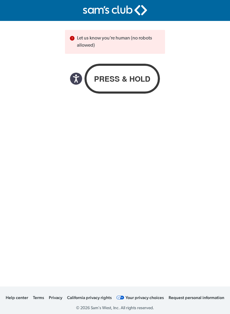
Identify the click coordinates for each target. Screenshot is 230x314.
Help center (17, 297)
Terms (38, 297)
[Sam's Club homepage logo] (115, 10)
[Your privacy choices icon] (120, 297)
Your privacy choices (144, 297)
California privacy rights (89, 297)
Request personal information (196, 297)
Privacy (55, 297)
